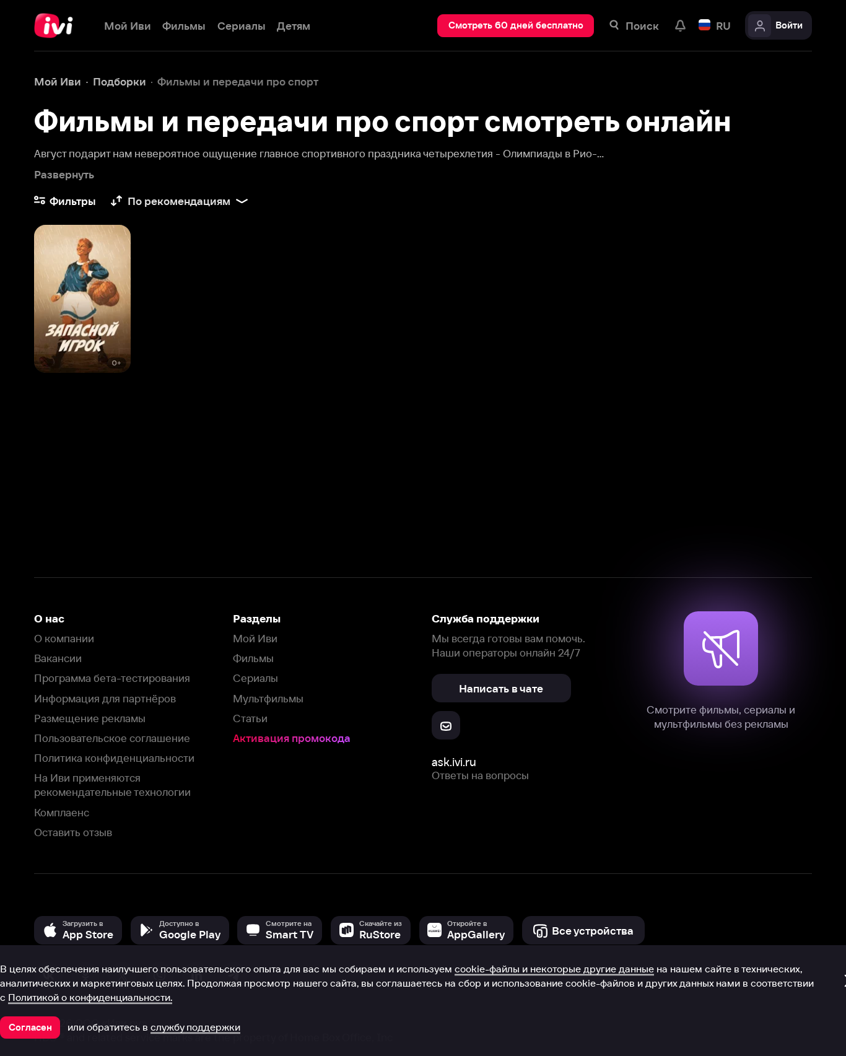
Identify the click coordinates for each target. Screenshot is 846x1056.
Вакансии (58, 658)
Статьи (250, 718)
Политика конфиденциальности (114, 758)
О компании (64, 638)
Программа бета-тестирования (112, 678)
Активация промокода (292, 738)
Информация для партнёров (105, 698)
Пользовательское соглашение (112, 738)
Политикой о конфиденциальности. (90, 997)
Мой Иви (255, 638)
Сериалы (255, 678)
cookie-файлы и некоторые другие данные (554, 968)
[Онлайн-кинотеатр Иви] (57, 26)
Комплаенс (61, 812)
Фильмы (253, 658)
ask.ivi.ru (454, 762)
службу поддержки (195, 1026)
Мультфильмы (268, 698)
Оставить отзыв (73, 832)
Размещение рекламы (90, 718)
